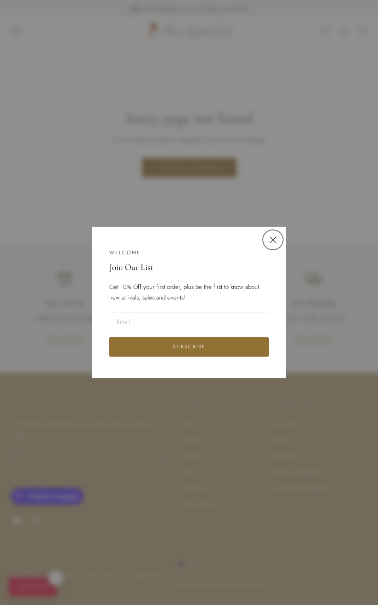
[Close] (272, 239)
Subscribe (189, 346)
